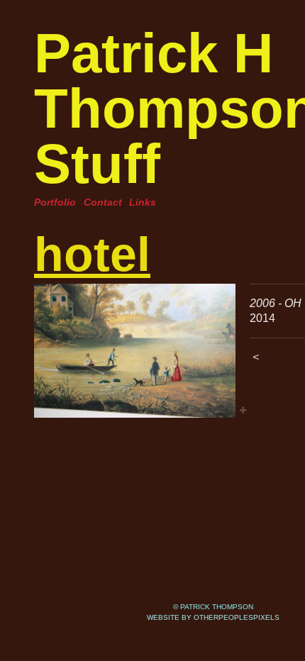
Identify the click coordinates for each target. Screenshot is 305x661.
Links (142, 202)
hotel (92, 254)
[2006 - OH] (134, 351)
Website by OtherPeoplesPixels (213, 617)
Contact (103, 202)
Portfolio (55, 202)
